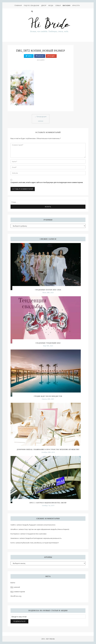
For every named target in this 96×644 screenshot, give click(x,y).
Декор (43, 5)
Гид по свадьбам (31, 5)
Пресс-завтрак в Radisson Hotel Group (48, 503)
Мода (50, 5)
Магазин (66, 5)
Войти (13, 583)
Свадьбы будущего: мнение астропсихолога (38, 525)
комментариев (18, 592)
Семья (58, 5)
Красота (76, 5)
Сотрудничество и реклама (36, 534)
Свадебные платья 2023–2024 (48, 290)
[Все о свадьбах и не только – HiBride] (49, 24)
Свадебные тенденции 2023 (48, 343)
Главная (18, 5)
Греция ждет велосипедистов (48, 396)
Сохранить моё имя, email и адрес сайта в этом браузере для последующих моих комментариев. (47, 182)
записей (15, 587)
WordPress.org (16, 596)
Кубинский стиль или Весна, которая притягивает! (40, 543)
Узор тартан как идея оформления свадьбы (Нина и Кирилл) (46, 529)
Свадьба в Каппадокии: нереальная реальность (43, 538)
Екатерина (15, 534)
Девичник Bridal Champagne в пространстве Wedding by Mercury (48, 449)
